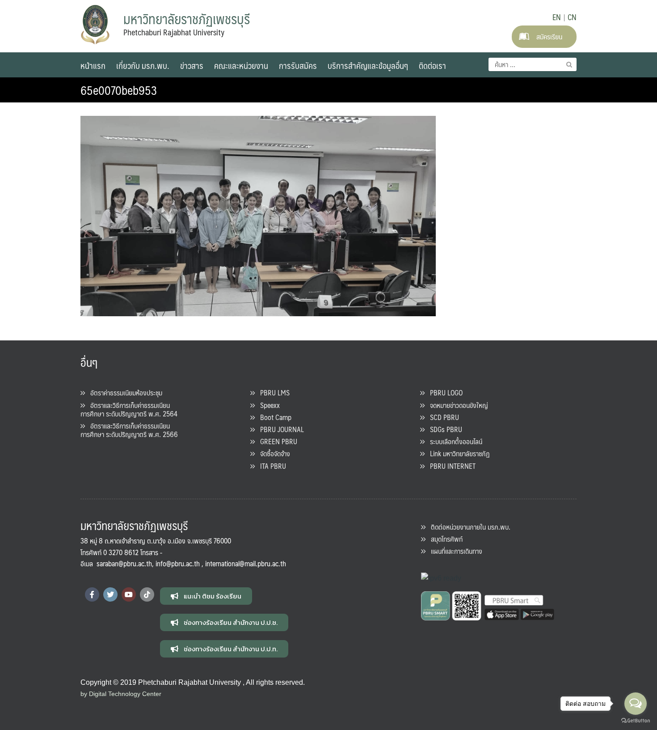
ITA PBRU (270, 466)
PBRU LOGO (444, 392)
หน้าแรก (92, 65)
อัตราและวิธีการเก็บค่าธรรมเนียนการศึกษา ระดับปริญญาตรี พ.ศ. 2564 (128, 409)
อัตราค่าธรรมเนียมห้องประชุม (123, 392)
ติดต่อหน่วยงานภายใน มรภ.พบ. (467, 527)
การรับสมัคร (298, 65)
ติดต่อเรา (432, 65)
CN (572, 17)
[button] (206, 596)
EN (556, 17)
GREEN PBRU (276, 441)
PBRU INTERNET (450, 466)
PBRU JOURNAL (279, 429)
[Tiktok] (147, 594)
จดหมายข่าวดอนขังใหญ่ (456, 405)
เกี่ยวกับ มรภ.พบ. (142, 65)
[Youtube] (129, 594)
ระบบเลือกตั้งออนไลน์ (453, 441)
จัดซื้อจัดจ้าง (272, 453)
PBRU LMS (272, 392)
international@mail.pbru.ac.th (245, 563)
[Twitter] (110, 594)
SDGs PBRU (443, 429)
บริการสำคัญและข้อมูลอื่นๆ (368, 65)
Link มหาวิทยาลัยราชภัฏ (457, 453)
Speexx (267, 405)
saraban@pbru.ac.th (124, 563)
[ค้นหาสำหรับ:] (533, 64)
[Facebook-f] (92, 594)
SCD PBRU (442, 417)
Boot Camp (273, 417)
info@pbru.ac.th (178, 563)
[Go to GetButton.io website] (635, 721)
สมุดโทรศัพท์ (444, 539)
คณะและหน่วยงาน (241, 65)
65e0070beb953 (118, 90)
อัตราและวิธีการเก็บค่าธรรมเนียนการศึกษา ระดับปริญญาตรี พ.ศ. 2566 (129, 430)
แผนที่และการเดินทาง (453, 551)
